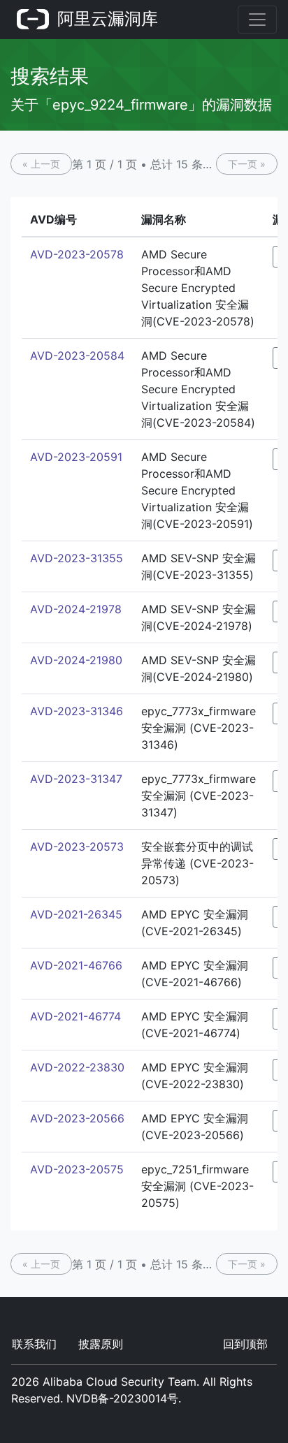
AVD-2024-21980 (76, 660)
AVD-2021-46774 (75, 1016)
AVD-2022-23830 (77, 1067)
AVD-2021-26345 (76, 914)
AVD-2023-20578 (77, 254)
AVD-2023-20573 (77, 847)
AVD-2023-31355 (76, 558)
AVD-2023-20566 (77, 1118)
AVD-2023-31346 (76, 711)
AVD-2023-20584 (77, 355)
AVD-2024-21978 (76, 609)
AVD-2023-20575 (77, 1169)
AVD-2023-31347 (76, 779)
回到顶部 (245, 1344)
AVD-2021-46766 (76, 965)
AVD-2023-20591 (76, 457)
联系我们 (34, 1344)
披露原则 (100, 1344)
